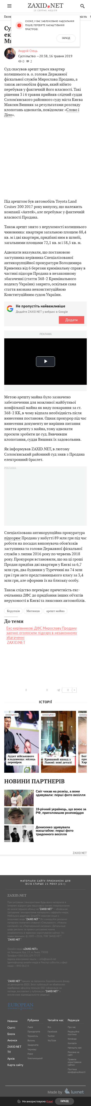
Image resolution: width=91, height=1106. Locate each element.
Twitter (51, 1036)
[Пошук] (81, 6)
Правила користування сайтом (74, 1062)
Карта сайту (15, 1065)
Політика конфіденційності (76, 1071)
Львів (30, 1027)
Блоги (11, 1034)
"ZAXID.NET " (46, 909)
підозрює (12, 538)
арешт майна (55, 611)
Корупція (13, 611)
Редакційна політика (73, 1033)
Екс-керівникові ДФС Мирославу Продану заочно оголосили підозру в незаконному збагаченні (41, 633)
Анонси (12, 1040)
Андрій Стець (27, 50)
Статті (11, 1027)
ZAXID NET (45, 5)
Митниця (33, 611)
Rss (49, 1027)
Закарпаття (33, 1044)
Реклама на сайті (73, 1053)
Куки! (49, 1101)
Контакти (72, 1043)
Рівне (30, 1053)
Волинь (31, 1040)
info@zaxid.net (47, 959)
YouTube (52, 1040)
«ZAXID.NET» (30, 948)
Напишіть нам (74, 1047)
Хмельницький (35, 1058)
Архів (11, 1058)
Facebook (52, 1031)
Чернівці (32, 1049)
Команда (72, 1038)
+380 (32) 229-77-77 (28, 955)
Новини (12, 1021)
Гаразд (66, 38)
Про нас (72, 1027)
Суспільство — (28, 56)
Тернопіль (33, 1036)
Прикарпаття (34, 1031)
